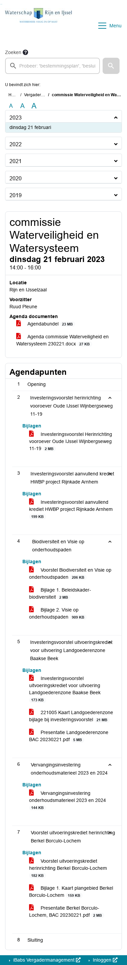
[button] (111, 66)
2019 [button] (15, 195)
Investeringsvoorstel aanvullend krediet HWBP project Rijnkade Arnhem (71, 509)
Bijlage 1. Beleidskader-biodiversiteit (60, 593)
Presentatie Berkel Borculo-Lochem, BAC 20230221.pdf (65, 911)
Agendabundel (49, 324)
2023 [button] (15, 118)
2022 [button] (15, 144)
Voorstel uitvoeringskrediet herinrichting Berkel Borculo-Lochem (68, 868)
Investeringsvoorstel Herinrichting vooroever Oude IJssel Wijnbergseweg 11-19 (70, 441)
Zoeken (13, 52)
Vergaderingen (37, 95)
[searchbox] (52, 66)
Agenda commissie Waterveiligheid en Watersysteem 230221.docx (62, 340)
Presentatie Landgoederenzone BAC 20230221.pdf (68, 736)
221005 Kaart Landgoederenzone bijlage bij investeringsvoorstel (71, 716)
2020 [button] (15, 178)
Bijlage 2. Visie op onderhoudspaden (56, 613)
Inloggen (102, 960)
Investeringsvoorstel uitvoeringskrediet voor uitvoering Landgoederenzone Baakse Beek (65, 689)
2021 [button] (15, 161)
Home (14, 95)
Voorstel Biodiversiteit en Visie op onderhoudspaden (70, 573)
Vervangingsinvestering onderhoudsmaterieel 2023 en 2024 (67, 800)
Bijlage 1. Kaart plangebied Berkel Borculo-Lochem (71, 891)
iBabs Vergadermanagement (44, 960)
